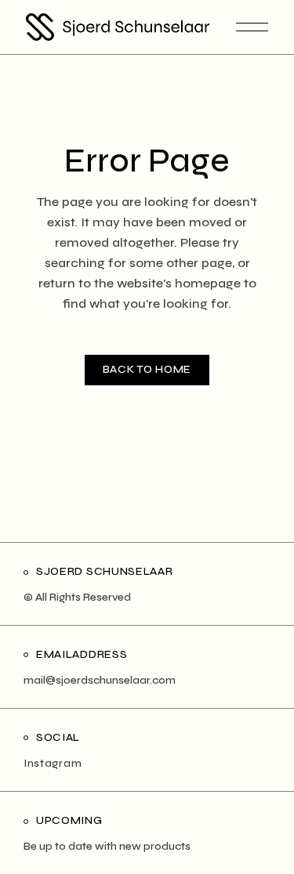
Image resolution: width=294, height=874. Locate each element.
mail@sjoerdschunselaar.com (100, 680)
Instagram (53, 763)
